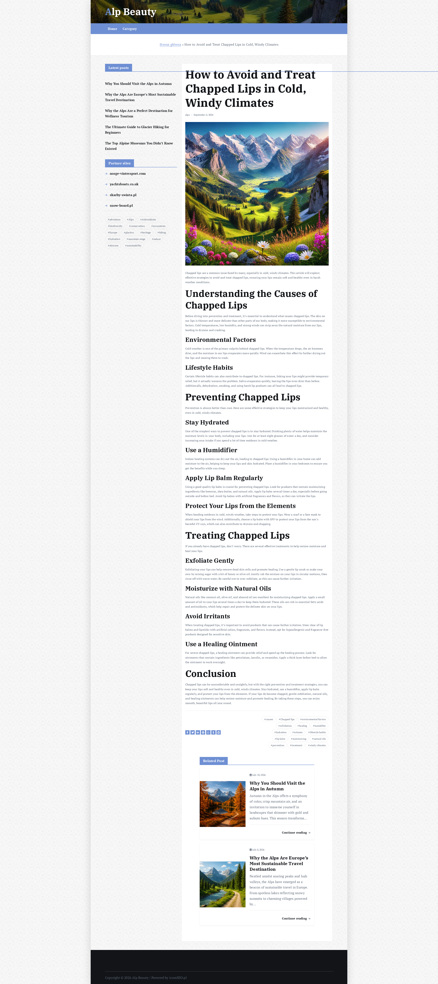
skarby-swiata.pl (123, 195)
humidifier (320, 725)
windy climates (318, 745)
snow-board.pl (121, 205)
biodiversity (116, 226)
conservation (138, 226)
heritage (146, 232)
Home (112, 29)
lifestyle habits (318, 732)
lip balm (280, 738)
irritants (298, 732)
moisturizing (299, 738)
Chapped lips (287, 719)
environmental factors (314, 719)
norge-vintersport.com (128, 173)
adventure (115, 219)
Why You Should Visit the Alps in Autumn (138, 83)
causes (269, 719)
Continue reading (295, 832)
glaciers (129, 232)
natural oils (320, 738)
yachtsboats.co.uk (124, 184)
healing (303, 725)
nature (157, 239)
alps (187, 114)
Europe (113, 232)
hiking (162, 232)
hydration (115, 239)
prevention (278, 745)
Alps (131, 219)
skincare (114, 245)
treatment (297, 745)
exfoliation (286, 725)
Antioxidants (149, 219)
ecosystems (159, 226)
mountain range (136, 239)
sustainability (134, 245)
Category (130, 29)
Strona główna (170, 44)
